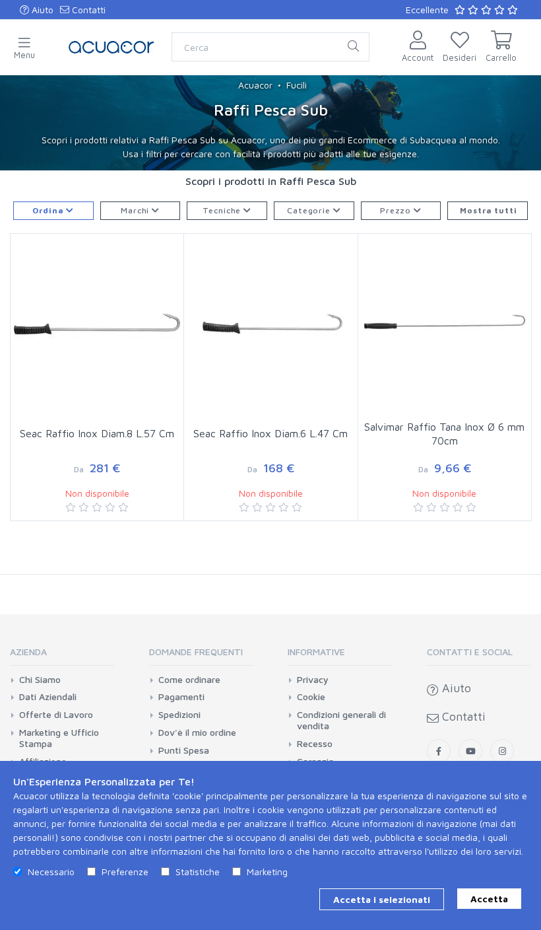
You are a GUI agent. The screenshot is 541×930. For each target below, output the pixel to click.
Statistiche (197, 871)
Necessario (51, 871)
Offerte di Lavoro (56, 714)
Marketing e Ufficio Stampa (59, 738)
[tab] (62, 656)
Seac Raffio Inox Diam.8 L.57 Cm (97, 433)
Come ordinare (189, 679)
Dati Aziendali (48, 697)
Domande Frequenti (196, 651)
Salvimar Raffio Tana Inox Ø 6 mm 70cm (444, 434)
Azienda (28, 651)
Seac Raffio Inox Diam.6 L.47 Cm (270, 433)
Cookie (311, 697)
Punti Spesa (183, 750)
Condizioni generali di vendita (341, 720)
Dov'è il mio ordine (197, 732)
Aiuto (41, 9)
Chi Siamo (40, 679)
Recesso (315, 743)
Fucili (296, 84)
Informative (316, 651)
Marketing (267, 871)
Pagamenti (181, 697)
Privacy (313, 679)
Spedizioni (179, 714)
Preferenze (125, 871)
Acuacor (255, 84)
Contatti (87, 9)
